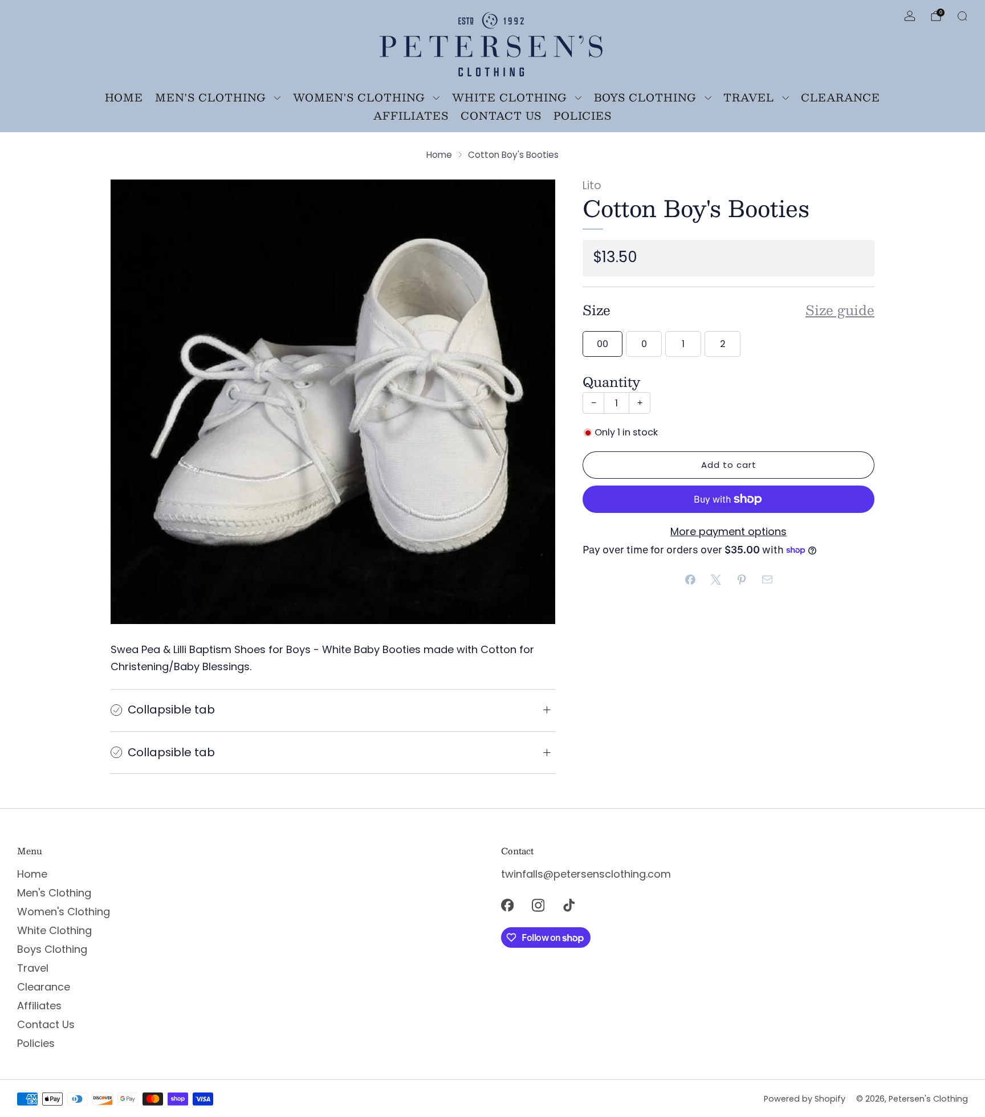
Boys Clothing (645, 97)
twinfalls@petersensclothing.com (586, 874)
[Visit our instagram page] (538, 905)
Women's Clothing (359, 97)
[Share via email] (767, 580)
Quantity (611, 381)
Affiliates (411, 115)
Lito (592, 185)
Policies (582, 115)
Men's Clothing (210, 97)
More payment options (728, 531)
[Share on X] (715, 580)
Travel (748, 97)
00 (602, 343)
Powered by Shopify (804, 1098)
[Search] (962, 16)
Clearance (840, 97)
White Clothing (509, 97)
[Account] (909, 16)
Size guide (839, 310)
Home (124, 97)
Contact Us (501, 115)
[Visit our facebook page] (507, 905)
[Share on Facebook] (690, 580)
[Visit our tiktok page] (568, 905)
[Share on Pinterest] (741, 580)
